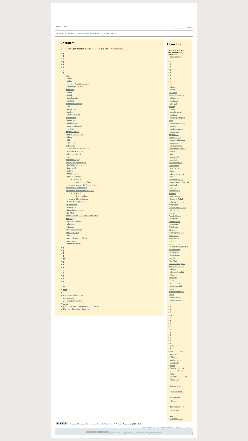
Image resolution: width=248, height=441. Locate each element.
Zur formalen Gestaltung (73, 301)
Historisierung (71, 204)
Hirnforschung (72, 174)
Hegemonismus (72, 132)
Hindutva (69, 171)
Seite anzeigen (177, 392)
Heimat (69, 137)
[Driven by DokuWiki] (140, 432)
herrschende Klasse (74, 151)
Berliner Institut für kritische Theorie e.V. (99, 424)
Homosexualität (72, 232)
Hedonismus (71, 118)
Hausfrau (69, 112)
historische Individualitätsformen (79, 182)
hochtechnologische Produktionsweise (82, 216)
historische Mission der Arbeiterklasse (82, 185)
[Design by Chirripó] (155, 432)
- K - (102, 33)
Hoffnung (69, 219)
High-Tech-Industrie (74, 165)
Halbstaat (70, 90)
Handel (69, 95)
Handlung (70, 101)
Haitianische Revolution (76, 87)
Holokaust (70, 227)
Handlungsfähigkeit (74, 104)
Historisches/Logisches (75, 202)
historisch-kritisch (73, 179)
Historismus (71, 207)
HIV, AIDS (70, 213)
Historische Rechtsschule (76, 188)
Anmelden (175, 410)
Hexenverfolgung (73, 160)
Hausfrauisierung (73, 115)
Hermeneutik (71, 143)
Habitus (69, 78)
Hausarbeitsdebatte (74, 109)
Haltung (69, 92)
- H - (68, 75)
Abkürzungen (68, 298)
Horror (68, 235)
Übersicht (175, 401)
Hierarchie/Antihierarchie (76, 162)
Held (68, 140)
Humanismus (71, 241)
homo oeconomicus (74, 230)
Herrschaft (70, 146)
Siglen (65, 304)
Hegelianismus (72, 123)
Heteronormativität (73, 154)
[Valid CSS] (127, 432)
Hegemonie (70, 129)
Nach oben (186, 427)
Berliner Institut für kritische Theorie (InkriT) (85, 33)
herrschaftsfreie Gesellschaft (78, 148)
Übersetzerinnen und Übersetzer (76, 309)
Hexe (68, 157)
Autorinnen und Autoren (73, 295)
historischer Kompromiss (76, 196)
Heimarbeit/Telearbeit (75, 134)
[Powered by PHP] (103, 432)
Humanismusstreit (73, 244)
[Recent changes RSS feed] (91, 432)
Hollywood (70, 224)
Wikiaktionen (174, 397)
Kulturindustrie (110, 33)
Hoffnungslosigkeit (73, 221)
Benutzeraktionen (176, 407)
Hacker (69, 81)
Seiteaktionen (175, 386)
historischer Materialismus (77, 199)
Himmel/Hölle (71, 168)
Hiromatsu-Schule (73, 176)
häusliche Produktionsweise (77, 84)
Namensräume (117, 49)
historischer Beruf (73, 193)
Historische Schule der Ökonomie (80, 191)
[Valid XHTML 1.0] (116, 432)
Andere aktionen (173, 417)
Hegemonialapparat (74, 126)
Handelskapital (72, 98)
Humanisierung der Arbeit (76, 238)
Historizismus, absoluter (76, 210)
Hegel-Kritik (71, 120)
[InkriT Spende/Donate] (61, 424)
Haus (68, 106)
